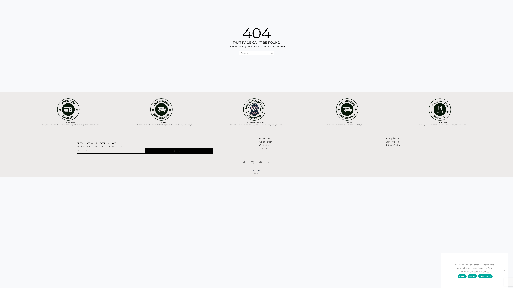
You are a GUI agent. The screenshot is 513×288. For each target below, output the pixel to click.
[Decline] (504, 270)
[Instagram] (252, 162)
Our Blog (263, 148)
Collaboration (265, 142)
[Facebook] (244, 162)
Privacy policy (485, 276)
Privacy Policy (392, 138)
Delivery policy (392, 142)
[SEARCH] (271, 53)
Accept (462, 276)
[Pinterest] (260, 162)
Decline (472, 276)
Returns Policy (392, 145)
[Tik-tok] (268, 162)
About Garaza (266, 138)
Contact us (264, 145)
